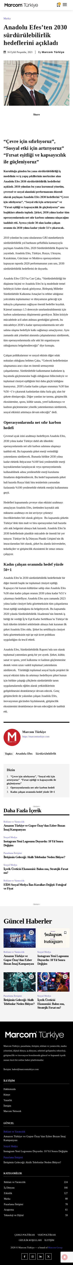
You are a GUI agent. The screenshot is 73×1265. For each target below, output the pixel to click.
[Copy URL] (60, 122)
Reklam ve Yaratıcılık (14, 821)
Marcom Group (55, 1247)
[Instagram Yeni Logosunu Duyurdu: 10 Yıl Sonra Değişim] (53, 938)
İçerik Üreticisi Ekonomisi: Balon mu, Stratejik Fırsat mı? (50, 1003)
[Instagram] (32, 1256)
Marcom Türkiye (53, 52)
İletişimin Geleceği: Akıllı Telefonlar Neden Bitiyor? (34, 857)
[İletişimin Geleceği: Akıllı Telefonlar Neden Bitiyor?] (20, 982)
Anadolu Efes (24, 753)
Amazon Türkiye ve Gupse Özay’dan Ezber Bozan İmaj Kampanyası (19, 959)
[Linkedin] (44, 122)
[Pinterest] (28, 122)
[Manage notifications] (65, 1257)
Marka (7, 18)
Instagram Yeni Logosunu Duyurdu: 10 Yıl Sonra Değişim (53, 959)
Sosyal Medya (10, 837)
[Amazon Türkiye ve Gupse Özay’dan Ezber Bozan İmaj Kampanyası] (20, 938)
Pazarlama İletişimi (13, 853)
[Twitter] (20, 122)
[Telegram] (52, 122)
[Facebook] (12, 122)
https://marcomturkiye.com (35, 736)
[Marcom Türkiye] (12, 737)
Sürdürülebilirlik (46, 753)
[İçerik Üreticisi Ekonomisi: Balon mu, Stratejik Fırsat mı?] (53, 982)
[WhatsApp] (36, 122)
